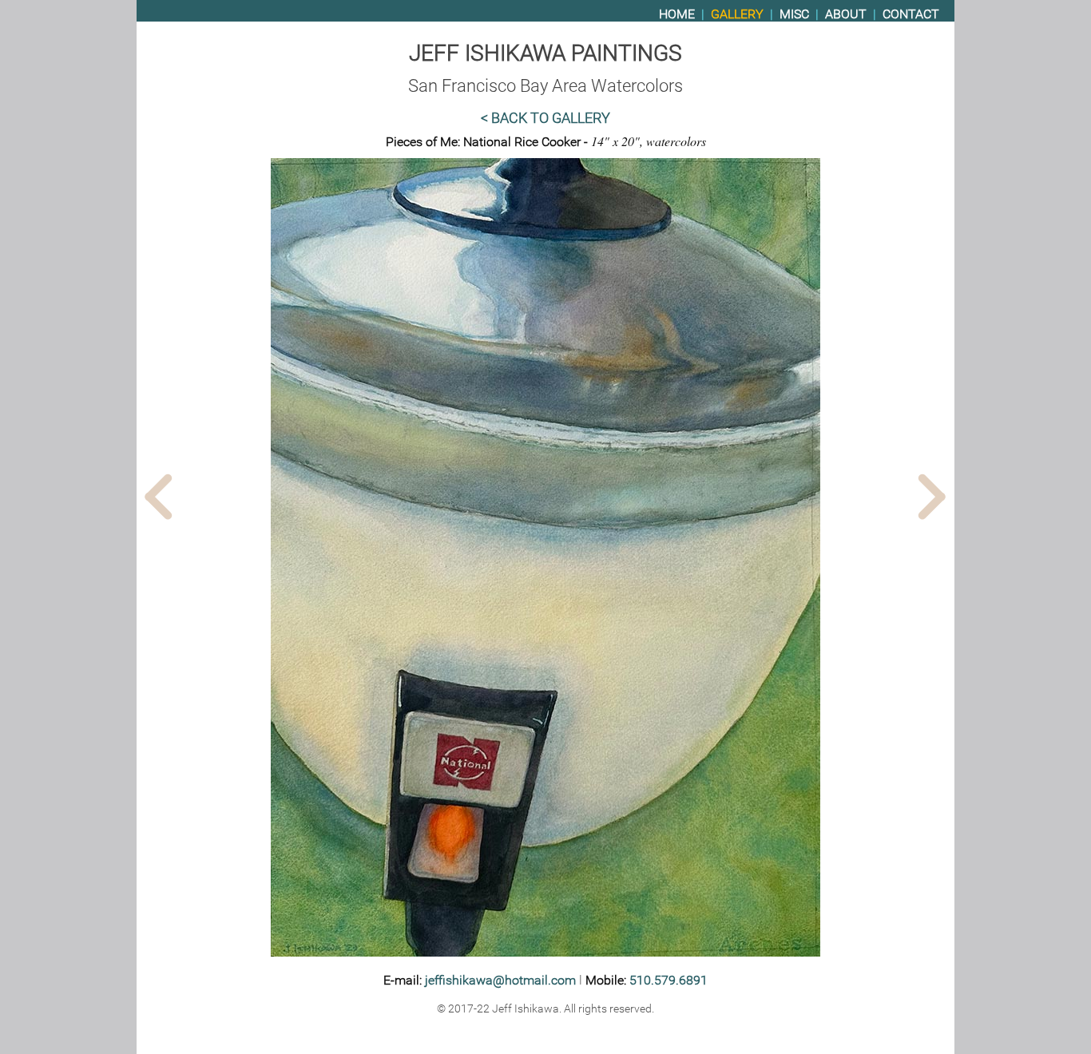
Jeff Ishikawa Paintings (545, 53)
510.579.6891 (668, 980)
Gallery (737, 14)
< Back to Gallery (545, 118)
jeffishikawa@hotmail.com (500, 980)
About (846, 14)
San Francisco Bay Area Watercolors (545, 85)
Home (677, 14)
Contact (911, 14)
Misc (794, 14)
